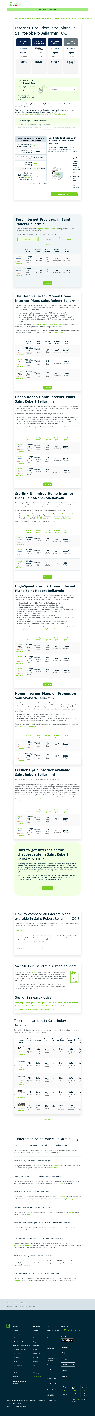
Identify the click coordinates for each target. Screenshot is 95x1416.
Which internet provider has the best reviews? (33, 1207)
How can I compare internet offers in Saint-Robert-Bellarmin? (39, 1238)
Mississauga (36, 1353)
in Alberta (15, 1330)
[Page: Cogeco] (18, 259)
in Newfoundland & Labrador (21, 1345)
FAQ (48, 1338)
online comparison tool (22, 1245)
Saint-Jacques (20, 1003)
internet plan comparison (68, 1199)
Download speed (29, 439)
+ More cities (37, 1376)
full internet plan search (45, 629)
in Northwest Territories (19, 1349)
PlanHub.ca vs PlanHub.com (51, 1394)
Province (64, 1371)
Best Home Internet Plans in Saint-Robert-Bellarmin (33, 18)
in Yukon (15, 1376)
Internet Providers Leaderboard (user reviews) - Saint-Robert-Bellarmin (40, 114)
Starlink (37, 169)
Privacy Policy (53, 1400)
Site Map (19, 1404)
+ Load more (47, 127)
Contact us (50, 1369)
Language (64, 1348)
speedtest (17, 1280)
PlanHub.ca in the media (52, 1384)
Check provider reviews (28, 516)
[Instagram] (66, 1331)
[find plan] (40, 948)
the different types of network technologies (54, 518)
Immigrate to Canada (53, 1330)
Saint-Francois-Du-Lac (23, 1006)
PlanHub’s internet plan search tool (48, 325)
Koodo (52, 229)
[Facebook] (62, 1331)
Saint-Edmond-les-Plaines (41, 1006)
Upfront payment (48, 439)
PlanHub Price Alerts (28, 726)
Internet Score (30, 972)
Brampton (36, 1357)
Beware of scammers (53, 1389)
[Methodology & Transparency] (50, 120)
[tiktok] (77, 1331)
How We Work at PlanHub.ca (52, 1359)
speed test (54, 1168)
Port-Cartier (52, 1003)
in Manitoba (16, 1338)
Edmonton (36, 1345)
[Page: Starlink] (20, 362)
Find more (47, 283)
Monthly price (57, 439)
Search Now (63, 194)
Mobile (15, 1326)
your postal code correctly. (64, 514)
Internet (36, 1326)
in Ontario (16, 1361)
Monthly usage (38, 439)
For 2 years (66, 439)
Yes (35, 164)
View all (48, 244)
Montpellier (42, 1003)
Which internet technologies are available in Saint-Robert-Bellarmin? (42, 1223)
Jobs (48, 1374)
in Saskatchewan (18, 1373)
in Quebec (16, 1369)
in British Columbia (18, 1334)
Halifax (35, 1369)
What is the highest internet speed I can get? (32, 1161)
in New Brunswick (18, 1342)
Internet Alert (47, 888)
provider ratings (58, 332)
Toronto (35, 1330)
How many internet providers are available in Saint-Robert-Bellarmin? (42, 1145)
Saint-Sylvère (63, 1003)
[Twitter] (69, 1331)
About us (50, 1348)
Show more (47, 387)
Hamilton (35, 1365)
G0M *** (19, 931)
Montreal (15, 1383)
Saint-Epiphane (31, 1003)
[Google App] (75, 1340)
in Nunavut (16, 1357)
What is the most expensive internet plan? (31, 1192)
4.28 (28, 1214)
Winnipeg (36, 1373)
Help (48, 1326)
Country (64, 1359)
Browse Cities (50, 1009)
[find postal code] (75, 89)
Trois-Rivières (74, 1003)
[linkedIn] (73, 1331)
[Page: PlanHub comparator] (15, 3)
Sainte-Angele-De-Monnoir (62, 1006)
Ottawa (35, 1349)
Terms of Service (42, 1400)
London (35, 1361)
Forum (49, 1334)
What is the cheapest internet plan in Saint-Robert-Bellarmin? (39, 1176)
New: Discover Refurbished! (47, 10)
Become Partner (51, 1378)
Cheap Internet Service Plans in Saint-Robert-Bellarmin (73, 18)
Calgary (35, 1342)
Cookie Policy (11, 1404)
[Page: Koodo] (20, 374)
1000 (64, 1166)
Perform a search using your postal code (30, 799)
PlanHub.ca (28, 177)
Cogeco (40, 229)
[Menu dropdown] (83, 4)
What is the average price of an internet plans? (33, 1256)
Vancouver (36, 1334)
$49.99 (69, 1183)
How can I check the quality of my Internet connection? (36, 1273)
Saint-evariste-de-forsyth (33, 1009)
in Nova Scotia (17, 1353)
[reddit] (80, 1331)
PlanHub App (51, 1365)
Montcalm (19, 1009)
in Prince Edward (18, 1365)
